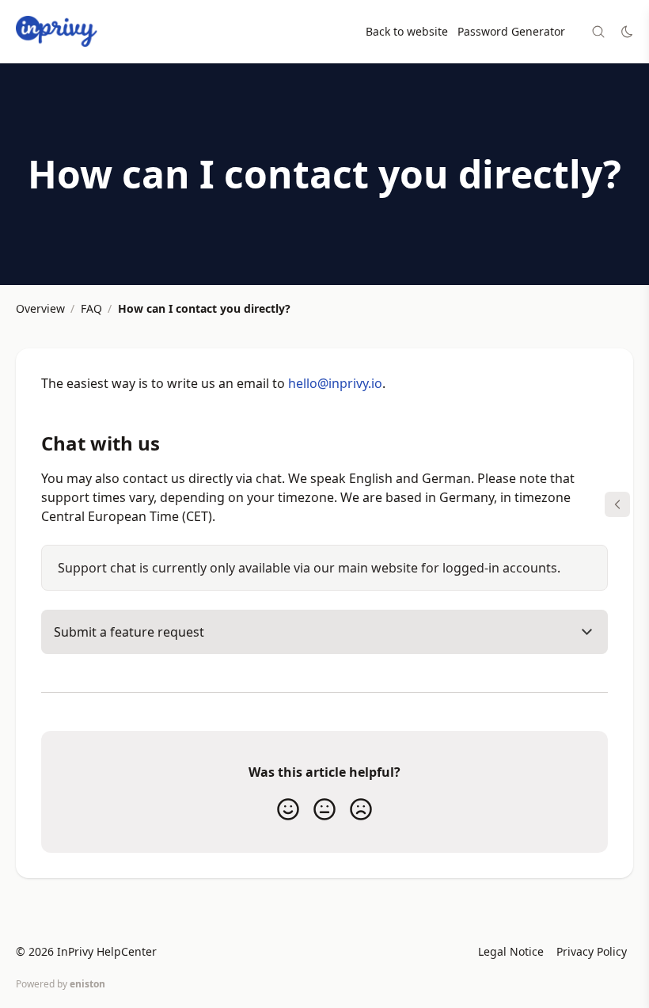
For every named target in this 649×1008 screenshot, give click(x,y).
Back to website (407, 31)
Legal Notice (511, 951)
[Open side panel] (617, 504)
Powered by (60, 984)
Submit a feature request (129, 632)
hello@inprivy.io (335, 383)
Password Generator (511, 31)
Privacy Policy (591, 951)
